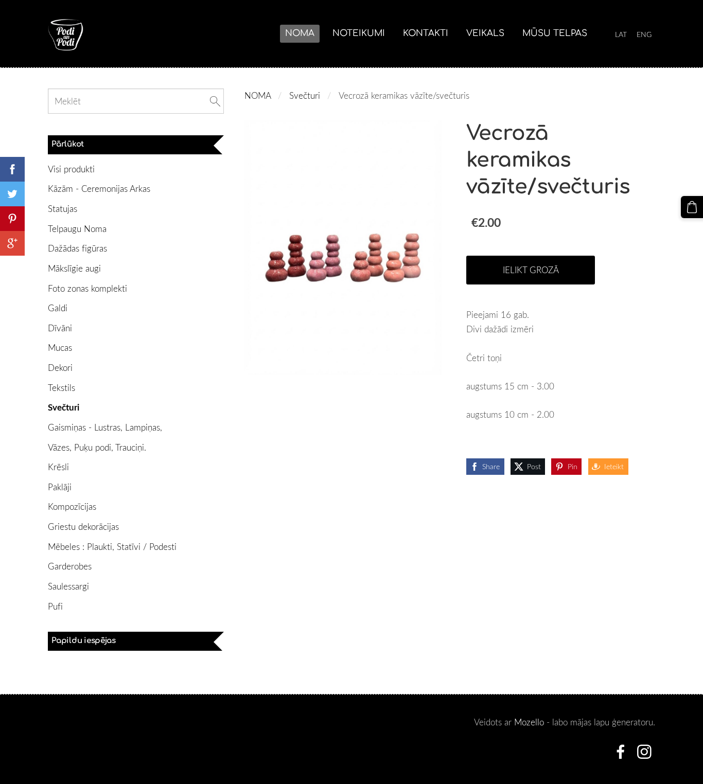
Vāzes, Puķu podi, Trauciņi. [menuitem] (97, 447)
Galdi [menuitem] (57, 308)
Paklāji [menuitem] (60, 487)
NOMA (257, 95)
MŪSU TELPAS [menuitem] (554, 33)
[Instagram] (644, 751)
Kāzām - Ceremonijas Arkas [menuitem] (99, 188)
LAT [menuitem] (621, 34)
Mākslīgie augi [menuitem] (74, 268)
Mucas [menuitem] (60, 347)
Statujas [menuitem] (62, 209)
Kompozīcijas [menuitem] (72, 506)
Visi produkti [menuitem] (71, 169)
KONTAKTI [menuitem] (425, 33)
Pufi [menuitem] (55, 606)
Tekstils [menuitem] (61, 388)
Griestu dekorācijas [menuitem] (83, 526)
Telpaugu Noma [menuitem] (77, 229)
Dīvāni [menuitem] (60, 328)
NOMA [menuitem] (299, 33)
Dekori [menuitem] (60, 367)
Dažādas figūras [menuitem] (77, 248)
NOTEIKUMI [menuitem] (358, 33)
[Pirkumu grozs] (692, 207)
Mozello (529, 722)
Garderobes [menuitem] (70, 566)
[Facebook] (620, 751)
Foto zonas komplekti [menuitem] (87, 288)
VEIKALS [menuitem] (485, 33)
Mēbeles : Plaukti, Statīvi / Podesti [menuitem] (112, 547)
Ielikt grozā (531, 270)
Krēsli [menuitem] (58, 467)
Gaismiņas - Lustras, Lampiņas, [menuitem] (105, 427)
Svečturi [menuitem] (63, 407)
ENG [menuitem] (644, 34)
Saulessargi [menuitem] (68, 586)
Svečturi (304, 95)
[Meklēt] (215, 101)
